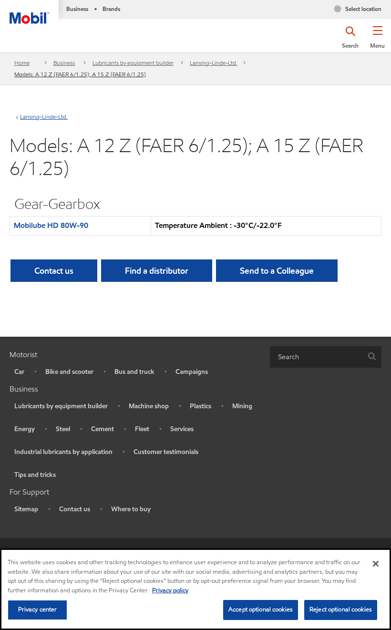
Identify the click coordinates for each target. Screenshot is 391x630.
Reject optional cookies (340, 609)
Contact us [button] (53, 270)
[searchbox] (316, 357)
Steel (63, 429)
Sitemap (26, 509)
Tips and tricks (35, 474)
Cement (102, 429)
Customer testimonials (166, 451)
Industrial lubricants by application (63, 451)
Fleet (142, 429)
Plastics (200, 406)
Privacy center (37, 609)
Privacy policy (170, 590)
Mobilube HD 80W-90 (51, 225)
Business (64, 63)
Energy (24, 429)
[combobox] (325, 357)
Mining (242, 406)
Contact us (74, 509)
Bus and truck (134, 371)
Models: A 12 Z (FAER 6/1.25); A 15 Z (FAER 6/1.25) (80, 74)
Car (19, 371)
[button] (377, 40)
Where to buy (131, 509)
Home (22, 63)
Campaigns (191, 371)
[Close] (375, 563)
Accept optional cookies (260, 609)
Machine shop (149, 406)
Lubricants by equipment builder (133, 63)
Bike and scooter (69, 371)
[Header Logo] (29, 12)
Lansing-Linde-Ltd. (213, 63)
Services (182, 429)
